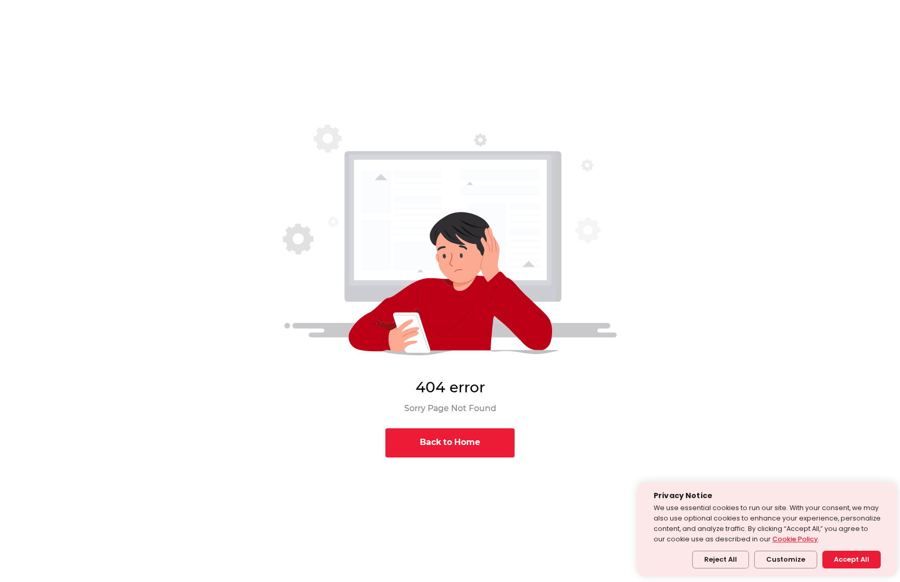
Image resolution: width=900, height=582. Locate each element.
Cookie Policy (795, 539)
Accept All (851, 559)
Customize (785, 559)
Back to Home (450, 442)
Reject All (720, 559)
